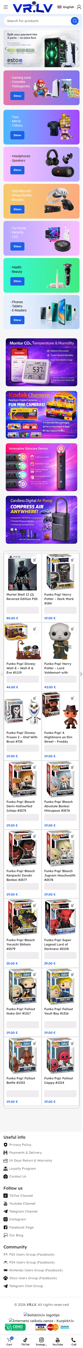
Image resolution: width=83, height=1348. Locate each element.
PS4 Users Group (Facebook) (32, 1262)
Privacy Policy (20, 1145)
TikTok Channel (21, 1196)
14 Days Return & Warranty (30, 1160)
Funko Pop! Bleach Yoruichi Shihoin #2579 (20, 944)
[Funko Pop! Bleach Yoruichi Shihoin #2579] (22, 917)
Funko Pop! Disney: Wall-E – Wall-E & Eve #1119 (21, 668)
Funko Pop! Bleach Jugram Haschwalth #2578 (59, 875)
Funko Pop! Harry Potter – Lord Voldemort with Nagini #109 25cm (58, 670)
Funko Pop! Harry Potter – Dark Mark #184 (59, 598)
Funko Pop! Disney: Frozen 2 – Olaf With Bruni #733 (21, 737)
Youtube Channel (22, 1203)
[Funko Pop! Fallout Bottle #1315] (22, 1056)
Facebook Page (21, 1227)
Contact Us (17, 1176)
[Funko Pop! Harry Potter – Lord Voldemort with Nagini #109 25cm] (60, 641)
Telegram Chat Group (26, 1286)
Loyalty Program (22, 1168)
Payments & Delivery (25, 1152)
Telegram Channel (23, 1211)
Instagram (17, 1219)
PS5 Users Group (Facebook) (31, 1254)
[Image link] (41, 362)
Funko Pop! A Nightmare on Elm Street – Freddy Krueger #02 (58, 739)
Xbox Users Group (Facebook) (33, 1278)
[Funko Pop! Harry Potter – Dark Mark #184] (60, 572)
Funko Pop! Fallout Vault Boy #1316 (58, 1011)
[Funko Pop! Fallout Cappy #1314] (60, 1056)
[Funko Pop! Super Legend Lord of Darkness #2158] (60, 917)
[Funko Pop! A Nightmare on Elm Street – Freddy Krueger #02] (60, 710)
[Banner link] (41, 87)
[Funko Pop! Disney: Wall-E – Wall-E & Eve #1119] (22, 641)
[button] (5, 48)
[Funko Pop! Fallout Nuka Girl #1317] (22, 987)
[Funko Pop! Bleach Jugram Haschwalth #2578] (60, 848)
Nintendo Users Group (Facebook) (36, 1270)
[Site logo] (33, 6)
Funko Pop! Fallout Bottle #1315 (20, 1080)
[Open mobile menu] (5, 7)
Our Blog (16, 1235)
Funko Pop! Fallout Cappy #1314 (58, 1080)
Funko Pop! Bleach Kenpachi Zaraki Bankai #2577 (20, 875)
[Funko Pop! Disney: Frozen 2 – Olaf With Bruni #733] (22, 710)
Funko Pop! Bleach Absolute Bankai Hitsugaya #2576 (58, 806)
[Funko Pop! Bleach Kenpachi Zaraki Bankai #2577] (22, 848)
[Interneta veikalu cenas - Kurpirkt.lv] (41, 1320)
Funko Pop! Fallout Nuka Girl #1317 (20, 1011)
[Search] (75, 21)
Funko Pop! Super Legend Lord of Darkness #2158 (57, 944)
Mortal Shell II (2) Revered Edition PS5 (22, 596)
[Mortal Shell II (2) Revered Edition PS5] (22, 572)
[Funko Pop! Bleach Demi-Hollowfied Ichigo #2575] (22, 779)
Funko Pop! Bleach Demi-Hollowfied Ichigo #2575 (20, 806)
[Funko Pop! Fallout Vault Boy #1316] (60, 987)
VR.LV (31, 1304)
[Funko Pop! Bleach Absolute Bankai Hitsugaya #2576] (60, 779)
